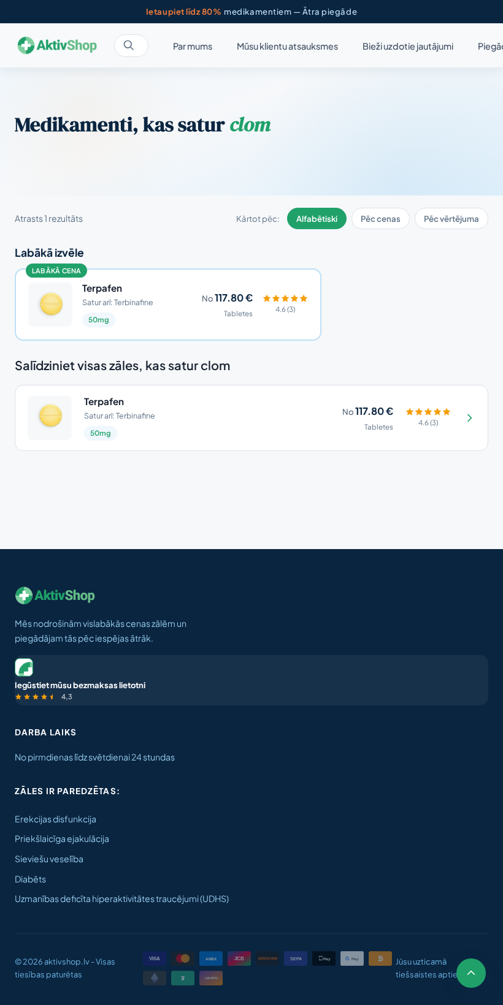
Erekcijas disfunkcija (55, 818)
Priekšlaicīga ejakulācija (62, 838)
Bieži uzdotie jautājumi (408, 45)
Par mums (192, 45)
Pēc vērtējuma (451, 218)
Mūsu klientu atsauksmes (287, 45)
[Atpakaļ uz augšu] (471, 973)
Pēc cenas (381, 218)
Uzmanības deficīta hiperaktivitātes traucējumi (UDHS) (122, 898)
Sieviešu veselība (49, 858)
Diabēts (30, 878)
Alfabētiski (316, 218)
